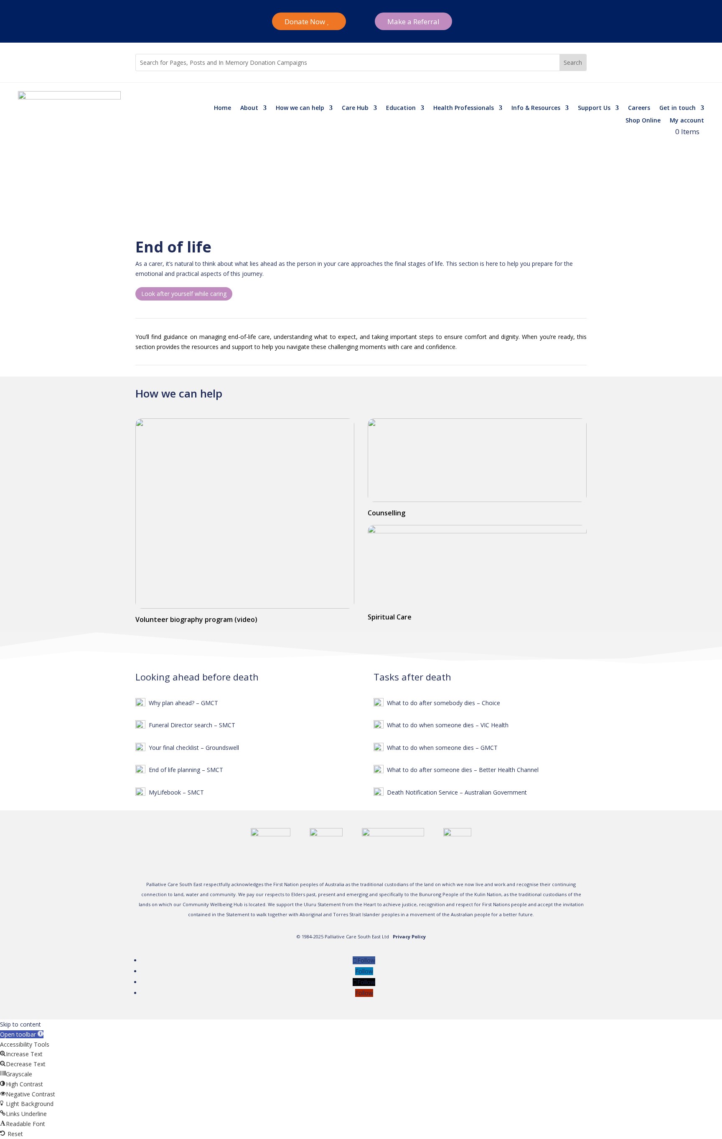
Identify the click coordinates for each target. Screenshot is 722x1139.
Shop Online (643, 120)
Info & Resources (535, 108)
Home (222, 108)
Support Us (594, 108)
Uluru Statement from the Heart (340, 904)
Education (401, 108)
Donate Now (305, 21)
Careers (639, 108)
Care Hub (355, 108)
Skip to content (20, 1024)
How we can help (300, 108)
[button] (21, 1034)
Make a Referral (413, 21)
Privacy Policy (409, 936)
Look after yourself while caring (183, 294)
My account (687, 120)
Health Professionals (463, 108)
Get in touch (677, 108)
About (249, 108)
